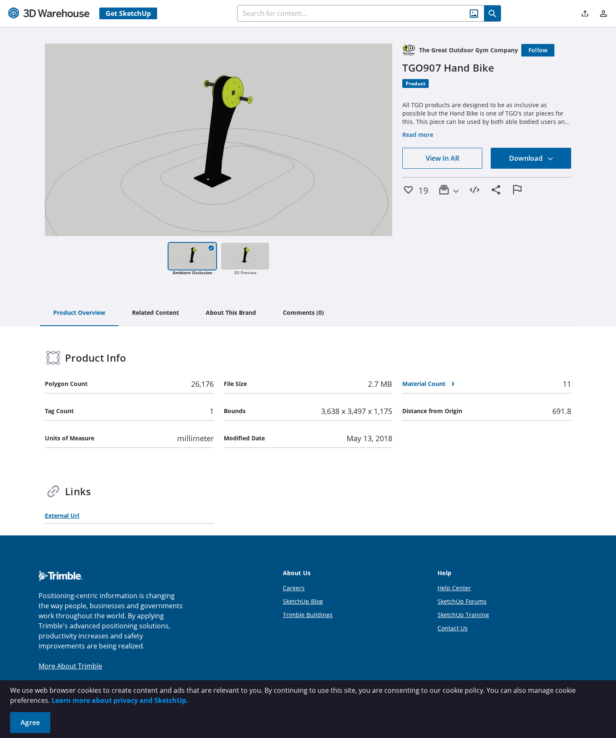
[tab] (79, 313)
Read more (417, 135)
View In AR (442, 158)
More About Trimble (70, 666)
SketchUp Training (463, 615)
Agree (30, 722)
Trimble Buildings (308, 615)
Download (526, 158)
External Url (62, 515)
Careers (294, 588)
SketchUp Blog (303, 601)
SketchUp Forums (462, 601)
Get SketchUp (128, 13)
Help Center (454, 588)
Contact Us (452, 628)
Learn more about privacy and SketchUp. (120, 700)
